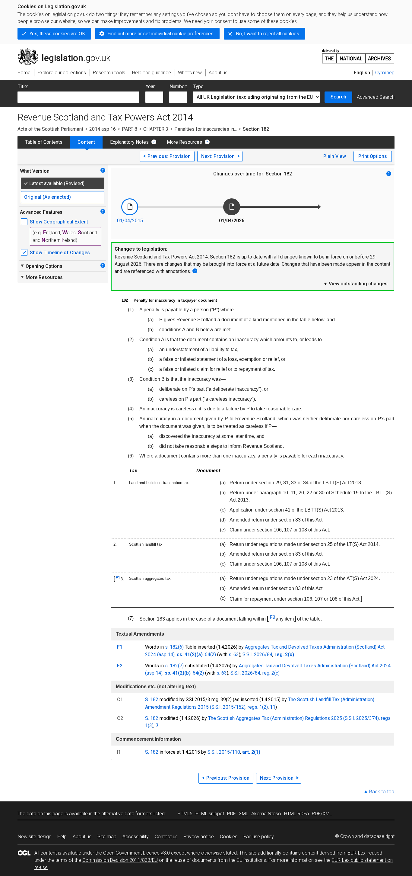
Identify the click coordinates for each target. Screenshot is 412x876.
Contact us (166, 836)
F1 (118, 578)
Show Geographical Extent (59, 222)
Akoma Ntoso (266, 814)
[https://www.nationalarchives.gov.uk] (358, 54)
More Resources (184, 142)
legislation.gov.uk (67, 50)
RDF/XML (322, 814)
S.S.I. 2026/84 (257, 654)
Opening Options (41, 266)
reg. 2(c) (271, 673)
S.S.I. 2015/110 (224, 752)
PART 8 (129, 129)
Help (62, 836)
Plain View (334, 156)
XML (243, 814)
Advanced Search (376, 97)
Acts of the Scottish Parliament (50, 129)
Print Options (372, 156)
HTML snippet (209, 814)
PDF (231, 814)
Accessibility (135, 836)
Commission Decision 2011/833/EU (120, 860)
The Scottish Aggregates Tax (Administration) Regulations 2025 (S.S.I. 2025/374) (293, 718)
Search (338, 97)
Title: (23, 86)
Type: (198, 86)
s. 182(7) (174, 666)
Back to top (381, 791)
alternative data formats (126, 814)
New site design (34, 836)
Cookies (228, 836)
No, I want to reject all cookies (267, 34)
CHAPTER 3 (155, 129)
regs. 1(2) (258, 707)
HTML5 (185, 814)
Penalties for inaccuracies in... (205, 129)
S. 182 (151, 699)
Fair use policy (258, 836)
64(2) (210, 654)
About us (82, 836)
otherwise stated (219, 853)
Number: (178, 86)
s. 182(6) (174, 647)
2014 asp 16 (102, 129)
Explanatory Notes (129, 142)
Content (86, 142)
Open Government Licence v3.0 (136, 853)
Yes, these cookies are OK (57, 34)
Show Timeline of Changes (60, 252)
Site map (106, 836)
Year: (151, 86)
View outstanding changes (355, 284)
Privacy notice (199, 836)
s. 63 (234, 654)
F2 (272, 617)
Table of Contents (43, 142)
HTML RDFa (296, 814)
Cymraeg (385, 72)
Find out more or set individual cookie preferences (160, 34)
